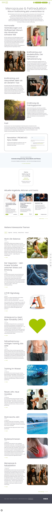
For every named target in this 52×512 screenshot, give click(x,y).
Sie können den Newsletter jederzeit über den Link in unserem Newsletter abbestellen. (38, 145)
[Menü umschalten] (49, 2)
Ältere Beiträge (41, 491)
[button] (1, 510)
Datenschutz (16, 498)
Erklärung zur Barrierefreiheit (30, 499)
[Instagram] (45, 498)
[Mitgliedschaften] (50, 260)
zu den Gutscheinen (26, 163)
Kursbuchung (38, 2)
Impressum (11, 498)
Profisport (27, 232)
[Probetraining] (50, 257)
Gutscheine (45, 2)
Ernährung (15, 232)
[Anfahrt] (50, 254)
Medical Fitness (21, 232)
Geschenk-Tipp (38, 203)
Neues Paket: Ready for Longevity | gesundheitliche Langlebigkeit (25, 205)
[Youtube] (47, 498)
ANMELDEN (34, 147)
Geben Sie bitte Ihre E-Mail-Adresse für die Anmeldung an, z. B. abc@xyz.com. (38, 140)
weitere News (41, 218)
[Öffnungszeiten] (50, 262)
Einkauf (8, 498)
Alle (6, 232)
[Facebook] (44, 498)
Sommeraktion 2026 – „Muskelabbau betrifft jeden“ (11, 204)
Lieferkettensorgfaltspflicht (23, 498)
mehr (7, 214)
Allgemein (10, 232)
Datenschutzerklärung (40, 143)
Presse (5, 498)
